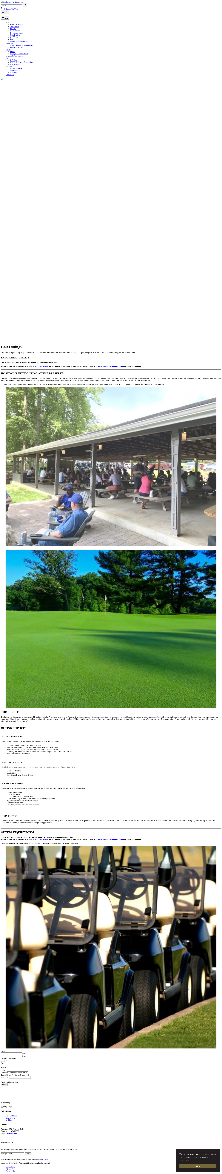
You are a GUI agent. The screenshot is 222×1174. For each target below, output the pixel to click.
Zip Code (5, 1077)
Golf (7, 22)
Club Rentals (15, 35)
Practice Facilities (16, 47)
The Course (14, 27)
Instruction (9, 43)
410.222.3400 (12, 1133)
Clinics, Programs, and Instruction (22, 45)
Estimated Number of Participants (14, 1073)
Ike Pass (13, 29)
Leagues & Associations (14, 56)
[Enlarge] (213, 553)
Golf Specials (15, 31)
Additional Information (9, 1082)
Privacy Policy (11, 1169)
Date (3, 1063)
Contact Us (10, 75)
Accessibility (10, 1167)
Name (4, 1051)
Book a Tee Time (12, 9)
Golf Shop (14, 37)
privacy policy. (44, 1159)
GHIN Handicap (16, 64)
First (24, 1054)
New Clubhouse (16, 68)
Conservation (15, 70)
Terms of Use (10, 1171)
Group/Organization (8, 1058)
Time (3, 1068)
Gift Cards (14, 60)
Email (4, 1061)
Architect (13, 73)
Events (8, 50)
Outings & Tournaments (19, 54)
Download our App (17, 33)
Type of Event (7, 1075)
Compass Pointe (41, 366)
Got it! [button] (198, 1166)
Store (7, 58)
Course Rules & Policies (19, 41)
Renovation (10, 66)
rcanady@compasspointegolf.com (110, 366)
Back (5, 17)
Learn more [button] (184, 1160)
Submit (4, 1084)
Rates (12, 39)
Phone (4, 1070)
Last (23, 1056)
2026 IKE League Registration (21, 62)
